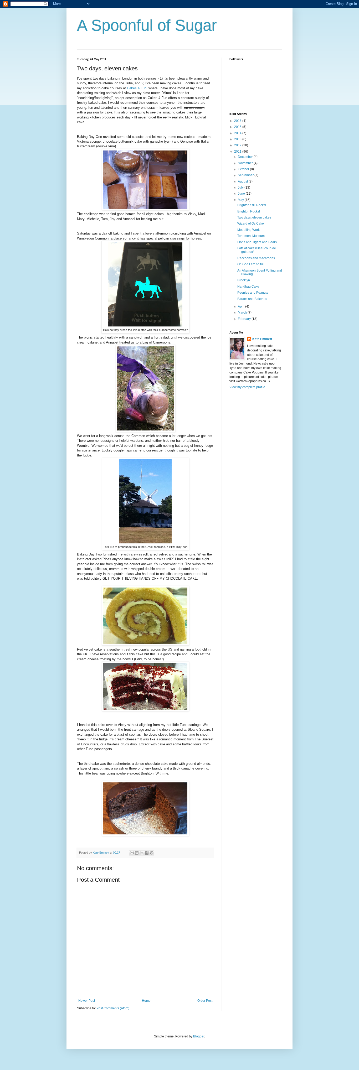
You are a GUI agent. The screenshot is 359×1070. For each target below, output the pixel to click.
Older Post (204, 1001)
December (246, 157)
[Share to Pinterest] (151, 852)
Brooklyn (243, 280)
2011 (238, 151)
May (241, 200)
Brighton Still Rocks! (251, 205)
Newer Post (86, 1001)
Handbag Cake (248, 286)
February (245, 319)
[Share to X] (141, 852)
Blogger (198, 1036)
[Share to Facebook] (146, 852)
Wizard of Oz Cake (250, 223)
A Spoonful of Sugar (147, 25)
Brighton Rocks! (248, 211)
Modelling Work (248, 230)
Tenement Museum (251, 236)
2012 (238, 145)
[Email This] (131, 852)
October (244, 169)
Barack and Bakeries (252, 299)
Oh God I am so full (250, 264)
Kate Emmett (262, 339)
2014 (238, 133)
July (241, 187)
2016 (238, 121)
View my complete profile (247, 387)
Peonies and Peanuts (252, 292)
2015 (238, 127)
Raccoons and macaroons (256, 258)
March (243, 312)
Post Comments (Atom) (112, 1008)
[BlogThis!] (136, 852)
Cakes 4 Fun (136, 88)
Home (146, 1001)
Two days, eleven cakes (254, 217)
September (246, 175)
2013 (238, 139)
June (242, 193)
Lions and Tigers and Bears (257, 242)
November (246, 163)
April (241, 306)
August (243, 181)
